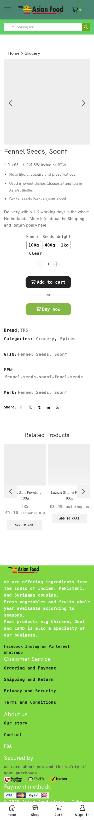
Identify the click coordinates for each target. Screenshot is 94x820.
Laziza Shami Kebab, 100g (69, 495)
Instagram (37, 646)
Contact (13, 734)
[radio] (34, 245)
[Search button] (86, 27)
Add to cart (51, 282)
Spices (68, 338)
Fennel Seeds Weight (48, 236)
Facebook (14, 646)
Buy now (51, 309)
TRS (24, 330)
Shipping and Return (29, 679)
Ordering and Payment (30, 668)
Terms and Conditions (30, 702)
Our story (15, 723)
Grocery (32, 53)
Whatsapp (13, 652)
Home (14, 53)
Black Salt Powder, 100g (24, 495)
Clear (35, 253)
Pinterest (59, 646)
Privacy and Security (30, 690)
